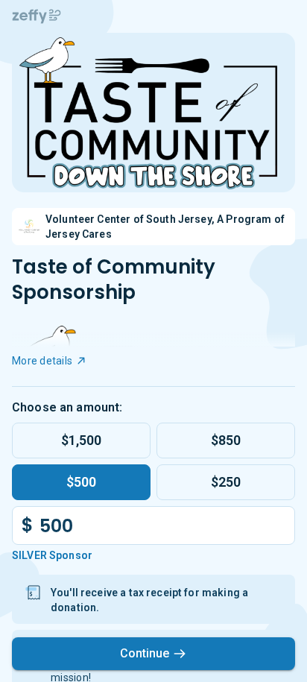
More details (42, 361)
